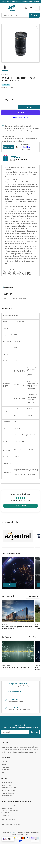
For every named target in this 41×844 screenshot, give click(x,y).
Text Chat (23, 147)
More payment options (20, 117)
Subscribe (34, 732)
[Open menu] (37, 8)
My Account (5, 770)
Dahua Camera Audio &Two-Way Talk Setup (15, 667)
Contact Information (8, 793)
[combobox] (20, 15)
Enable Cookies (6, 796)
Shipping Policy (6, 782)
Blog (2, 772)
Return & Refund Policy (9, 790)
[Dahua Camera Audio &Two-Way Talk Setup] (18, 651)
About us (4, 762)
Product (4, 764)
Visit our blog (31, 637)
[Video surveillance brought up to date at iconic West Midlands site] (18, 610)
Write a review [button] (20, 506)
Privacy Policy (6, 785)
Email (29, 147)
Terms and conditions (8, 788)
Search (35, 15)
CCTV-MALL (4, 74)
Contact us (5, 767)
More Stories (32, 596)
